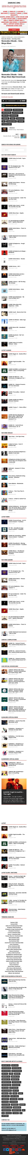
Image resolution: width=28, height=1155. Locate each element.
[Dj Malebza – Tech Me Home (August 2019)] (4, 739)
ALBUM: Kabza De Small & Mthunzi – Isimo (15, 343)
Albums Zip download (14, 973)
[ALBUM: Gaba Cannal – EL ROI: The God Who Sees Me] (4, 208)
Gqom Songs (13, 1099)
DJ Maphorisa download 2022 (14, 954)
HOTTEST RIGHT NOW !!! (8, 155)
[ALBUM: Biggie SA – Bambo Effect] (4, 357)
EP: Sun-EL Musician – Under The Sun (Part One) (17, 198)
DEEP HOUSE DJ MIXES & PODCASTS (11, 976)
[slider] (24, 100)
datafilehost (13, 115)
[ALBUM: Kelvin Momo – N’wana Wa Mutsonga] (4, 185)
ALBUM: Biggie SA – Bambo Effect (17, 354)
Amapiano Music (6, 1082)
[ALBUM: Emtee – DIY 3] (4, 269)
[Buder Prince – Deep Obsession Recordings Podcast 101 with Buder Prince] (4, 1032)
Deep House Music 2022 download (14, 971)
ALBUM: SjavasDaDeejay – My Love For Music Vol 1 (16, 297)
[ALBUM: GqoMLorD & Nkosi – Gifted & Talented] (4, 402)
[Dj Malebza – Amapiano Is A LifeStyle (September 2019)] (4, 746)
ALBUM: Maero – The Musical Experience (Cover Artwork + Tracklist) (16, 552)
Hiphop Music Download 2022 (14, 956)
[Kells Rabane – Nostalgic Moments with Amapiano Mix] (4, 1056)
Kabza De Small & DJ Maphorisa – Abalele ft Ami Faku (17, 452)
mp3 (4, 121)
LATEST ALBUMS (6, 350)
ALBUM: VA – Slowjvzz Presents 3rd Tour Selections (17, 385)
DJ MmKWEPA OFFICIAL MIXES (10, 759)
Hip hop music (13, 1101)
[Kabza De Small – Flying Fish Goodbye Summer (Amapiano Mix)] (4, 886)
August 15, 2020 (6, 46)
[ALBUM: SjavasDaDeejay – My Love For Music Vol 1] (4, 300)
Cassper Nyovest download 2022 (14, 936)
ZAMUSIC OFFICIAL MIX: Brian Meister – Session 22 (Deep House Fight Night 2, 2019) (16, 690)
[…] (8, 818)
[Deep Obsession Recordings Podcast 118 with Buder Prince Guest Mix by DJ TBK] (4, 1014)
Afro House (8, 109)
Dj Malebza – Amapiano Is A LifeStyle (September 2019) (16, 744)
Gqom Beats (5, 1099)
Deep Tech (15, 1090)
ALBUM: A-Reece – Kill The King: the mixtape (17, 282)
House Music (20, 118)
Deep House (5, 1087)
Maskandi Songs (16, 1110)
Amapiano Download (14, 931)
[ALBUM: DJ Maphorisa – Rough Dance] (4, 246)
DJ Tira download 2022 (14, 947)
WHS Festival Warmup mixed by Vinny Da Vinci (17, 980)
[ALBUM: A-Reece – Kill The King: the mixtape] (4, 284)
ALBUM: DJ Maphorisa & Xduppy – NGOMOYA (17, 251)
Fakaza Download (14, 951)
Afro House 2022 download (14, 968)
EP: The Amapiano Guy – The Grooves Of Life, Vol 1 (16, 166)
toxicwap (20, 121)
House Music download (14, 966)
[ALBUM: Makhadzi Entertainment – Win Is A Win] (4, 239)
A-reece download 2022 (14, 932)
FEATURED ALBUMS (7, 560)
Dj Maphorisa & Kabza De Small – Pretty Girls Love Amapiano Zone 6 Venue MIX (17, 461)
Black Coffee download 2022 (14, 949)
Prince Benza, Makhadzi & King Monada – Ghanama (17, 476)
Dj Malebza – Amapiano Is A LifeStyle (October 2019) (16, 729)
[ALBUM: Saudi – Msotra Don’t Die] (4, 315)
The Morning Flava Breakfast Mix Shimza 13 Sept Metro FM (17, 988)
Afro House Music (17, 112)
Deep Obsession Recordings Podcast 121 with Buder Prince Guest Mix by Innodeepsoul (17, 996)
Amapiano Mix (15, 1079)
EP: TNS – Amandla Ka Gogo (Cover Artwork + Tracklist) (16, 528)
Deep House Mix (14, 1087)
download (5, 118)
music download (14, 944)
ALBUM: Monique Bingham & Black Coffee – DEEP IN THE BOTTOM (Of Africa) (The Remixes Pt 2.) (16, 417)
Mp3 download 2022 (14, 939)
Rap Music (8, 1113)
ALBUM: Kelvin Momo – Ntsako (17, 258)
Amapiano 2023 (15, 1076)
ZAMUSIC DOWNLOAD (7, 37)
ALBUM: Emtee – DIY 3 (14, 266)
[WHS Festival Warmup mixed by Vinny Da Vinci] (4, 983)
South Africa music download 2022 (14, 942)
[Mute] (20, 101)
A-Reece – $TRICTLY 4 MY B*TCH (17, 498)
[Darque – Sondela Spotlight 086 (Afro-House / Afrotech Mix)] (4, 879)
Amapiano (17, 1073)
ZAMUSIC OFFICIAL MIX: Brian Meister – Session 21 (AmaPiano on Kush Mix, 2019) (17, 699)
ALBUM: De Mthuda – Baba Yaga (17, 319)
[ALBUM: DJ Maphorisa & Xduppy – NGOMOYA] (4, 254)
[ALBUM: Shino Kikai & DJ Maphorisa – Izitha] (4, 307)
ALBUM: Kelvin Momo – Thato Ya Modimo (17, 229)
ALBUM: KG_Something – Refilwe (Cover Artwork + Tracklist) (17, 536)
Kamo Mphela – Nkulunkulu (16, 483)
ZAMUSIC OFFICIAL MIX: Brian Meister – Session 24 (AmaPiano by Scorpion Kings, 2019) (17, 671)
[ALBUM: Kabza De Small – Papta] (4, 161)
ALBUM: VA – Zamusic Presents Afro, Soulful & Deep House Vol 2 (17, 651)
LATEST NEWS (5, 517)
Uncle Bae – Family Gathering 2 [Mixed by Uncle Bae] (17, 1046)
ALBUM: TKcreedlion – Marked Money (17, 392)
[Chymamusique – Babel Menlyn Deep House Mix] (4, 912)
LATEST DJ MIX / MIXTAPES (9, 872)
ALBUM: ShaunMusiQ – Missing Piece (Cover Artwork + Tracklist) (18, 543)
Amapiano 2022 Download (14, 927)
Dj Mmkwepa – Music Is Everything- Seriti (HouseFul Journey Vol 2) (16, 764)
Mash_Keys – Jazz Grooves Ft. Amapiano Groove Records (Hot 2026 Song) (17, 175)
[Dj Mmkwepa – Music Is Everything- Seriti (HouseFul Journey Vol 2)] (4, 765)
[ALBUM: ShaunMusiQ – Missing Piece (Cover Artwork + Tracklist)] (4, 546)
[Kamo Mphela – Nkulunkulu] (4, 486)
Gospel (20, 1093)
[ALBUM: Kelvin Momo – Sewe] (4, 292)
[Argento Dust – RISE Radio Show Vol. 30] (4, 1041)
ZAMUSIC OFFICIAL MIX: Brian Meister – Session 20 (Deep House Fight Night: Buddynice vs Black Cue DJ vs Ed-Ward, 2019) (17, 709)
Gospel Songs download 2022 (14, 959)
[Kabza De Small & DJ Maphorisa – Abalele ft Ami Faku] (4, 454)
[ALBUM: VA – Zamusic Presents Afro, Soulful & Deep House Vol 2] (4, 654)
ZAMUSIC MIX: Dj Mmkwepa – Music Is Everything (16, 772)
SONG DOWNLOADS (19, 37)
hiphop (20, 1099)
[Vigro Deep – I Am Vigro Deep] (4, 439)
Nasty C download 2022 (14, 934)
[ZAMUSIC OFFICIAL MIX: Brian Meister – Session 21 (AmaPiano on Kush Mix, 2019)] (4, 701)
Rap (3, 1113)
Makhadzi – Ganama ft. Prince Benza (17, 468)
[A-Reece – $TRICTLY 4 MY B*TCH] (4, 501)
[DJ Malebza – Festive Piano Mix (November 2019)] (4, 724)
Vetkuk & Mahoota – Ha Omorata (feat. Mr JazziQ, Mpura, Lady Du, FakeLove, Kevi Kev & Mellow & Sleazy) (18, 508)
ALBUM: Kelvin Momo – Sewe (16, 289)
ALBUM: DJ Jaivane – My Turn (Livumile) (16, 335)
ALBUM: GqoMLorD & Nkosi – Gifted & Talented (16, 400)
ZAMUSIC (14, 46)
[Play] (3, 101)
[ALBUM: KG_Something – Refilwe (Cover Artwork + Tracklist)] (4, 538)
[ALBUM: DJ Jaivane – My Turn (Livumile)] (4, 338)
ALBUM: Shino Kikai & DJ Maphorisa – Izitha (15, 305)
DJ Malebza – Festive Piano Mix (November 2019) (17, 721)
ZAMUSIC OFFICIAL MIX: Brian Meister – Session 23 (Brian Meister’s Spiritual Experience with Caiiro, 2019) (17, 681)
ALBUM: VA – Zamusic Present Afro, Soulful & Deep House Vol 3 (17, 644)
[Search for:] (14, 150)
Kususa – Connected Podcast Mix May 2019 (17, 1004)
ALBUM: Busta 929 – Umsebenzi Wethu (17, 328)
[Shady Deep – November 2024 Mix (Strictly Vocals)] (4, 895)
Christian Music (16, 1082)
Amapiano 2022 (6, 1076)
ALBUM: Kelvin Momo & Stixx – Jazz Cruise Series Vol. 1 (17, 274)
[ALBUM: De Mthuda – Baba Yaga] (4, 322)
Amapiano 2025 (6, 1079)
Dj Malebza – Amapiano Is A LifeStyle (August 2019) (16, 752)
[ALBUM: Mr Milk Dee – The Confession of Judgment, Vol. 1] (4, 379)
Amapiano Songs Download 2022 (14, 929)
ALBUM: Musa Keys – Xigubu (16, 213)
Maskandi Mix (17, 1107)
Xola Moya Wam (7, 124)
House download (14, 964)
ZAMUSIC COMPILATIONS (9, 640)
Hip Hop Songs (5, 1104)
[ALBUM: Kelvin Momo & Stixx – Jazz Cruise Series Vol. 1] (4, 277)
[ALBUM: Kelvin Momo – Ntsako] (4, 261)
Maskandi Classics (6, 1107)
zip (21, 1113)
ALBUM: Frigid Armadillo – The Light (17, 362)
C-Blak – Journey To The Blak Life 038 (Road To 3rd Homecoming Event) (17, 902)
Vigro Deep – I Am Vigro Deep (16, 436)
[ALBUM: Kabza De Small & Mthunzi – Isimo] (4, 345)
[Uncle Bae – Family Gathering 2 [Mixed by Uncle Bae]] (4, 1049)
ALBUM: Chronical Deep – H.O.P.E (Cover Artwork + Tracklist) (17, 521)
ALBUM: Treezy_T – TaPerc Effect (17, 407)
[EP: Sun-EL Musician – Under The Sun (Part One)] (4, 200)
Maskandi (22, 1104)
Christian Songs (6, 1085)
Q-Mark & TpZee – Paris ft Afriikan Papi (16, 444)
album (11, 1073)
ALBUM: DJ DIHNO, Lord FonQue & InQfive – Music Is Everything (17, 369)
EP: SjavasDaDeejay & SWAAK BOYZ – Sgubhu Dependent (16, 221)
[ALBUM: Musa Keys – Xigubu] (4, 216)
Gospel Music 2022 (14, 963)
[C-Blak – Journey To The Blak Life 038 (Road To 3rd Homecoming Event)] (4, 903)
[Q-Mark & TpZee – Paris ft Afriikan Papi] (4, 447)
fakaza (12, 118)
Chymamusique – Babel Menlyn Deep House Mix (17, 910)
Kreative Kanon (14, 1144)
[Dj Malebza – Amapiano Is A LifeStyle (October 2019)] (4, 731)
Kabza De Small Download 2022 (14, 926)
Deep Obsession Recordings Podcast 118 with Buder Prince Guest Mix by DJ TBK (17, 1013)
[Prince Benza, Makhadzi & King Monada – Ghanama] (4, 479)
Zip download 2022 (14, 941)
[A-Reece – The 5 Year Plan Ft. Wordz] (4, 494)
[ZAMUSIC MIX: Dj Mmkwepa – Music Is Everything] (4, 774)
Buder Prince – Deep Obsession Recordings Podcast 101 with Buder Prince (17, 1031)
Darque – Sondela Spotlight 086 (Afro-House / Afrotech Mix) (17, 876)
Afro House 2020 (18, 109)
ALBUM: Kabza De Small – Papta (17, 158)
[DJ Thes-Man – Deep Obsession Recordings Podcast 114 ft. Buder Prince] (4, 1023)
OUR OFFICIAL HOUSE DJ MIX (9, 666)
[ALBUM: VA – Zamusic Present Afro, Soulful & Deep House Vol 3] (4, 646)
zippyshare (5, 1116)
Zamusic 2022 (14, 922)
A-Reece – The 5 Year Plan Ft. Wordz (16, 491)
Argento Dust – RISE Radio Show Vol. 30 (17, 1039)
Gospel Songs (14, 1096)
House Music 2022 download (14, 969)
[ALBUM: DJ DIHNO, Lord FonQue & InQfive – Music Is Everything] (4, 372)
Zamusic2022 (14, 924)
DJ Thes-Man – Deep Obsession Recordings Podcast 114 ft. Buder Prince (18, 1022)
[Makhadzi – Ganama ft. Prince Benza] (4, 471)
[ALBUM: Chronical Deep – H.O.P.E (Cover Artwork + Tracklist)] (4, 523)
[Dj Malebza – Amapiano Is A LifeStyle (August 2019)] (4, 754)
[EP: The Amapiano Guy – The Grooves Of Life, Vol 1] (4, 169)
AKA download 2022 (14, 937)
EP (10, 1093)
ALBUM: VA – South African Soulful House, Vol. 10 (16, 425)
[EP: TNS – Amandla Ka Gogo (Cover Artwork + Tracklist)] (4, 531)
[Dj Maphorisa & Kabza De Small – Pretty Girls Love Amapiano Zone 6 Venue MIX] (4, 462)
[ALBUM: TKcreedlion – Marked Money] (4, 395)
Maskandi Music (6, 1110)
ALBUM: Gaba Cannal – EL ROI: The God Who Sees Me (16, 206)
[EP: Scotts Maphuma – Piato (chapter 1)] (4, 193)
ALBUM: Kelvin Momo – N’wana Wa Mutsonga (17, 183)
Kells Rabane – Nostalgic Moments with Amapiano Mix (16, 1054)
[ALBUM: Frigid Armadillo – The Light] (4, 364)
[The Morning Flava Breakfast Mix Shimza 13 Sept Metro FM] (4, 990)
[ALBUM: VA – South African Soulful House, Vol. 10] (4, 428)
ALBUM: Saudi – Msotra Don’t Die (17, 312)
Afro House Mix (6, 112)
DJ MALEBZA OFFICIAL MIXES (9, 717)
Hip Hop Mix (5, 1101)
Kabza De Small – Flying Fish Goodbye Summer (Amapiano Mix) (16, 885)
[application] (14, 100)
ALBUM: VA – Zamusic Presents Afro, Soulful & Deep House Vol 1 (17, 659)
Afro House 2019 (6, 1068)
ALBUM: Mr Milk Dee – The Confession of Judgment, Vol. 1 (17, 377)
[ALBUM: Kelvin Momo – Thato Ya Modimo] (4, 231)
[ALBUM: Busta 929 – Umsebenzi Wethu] (4, 330)
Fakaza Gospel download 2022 (14, 961)
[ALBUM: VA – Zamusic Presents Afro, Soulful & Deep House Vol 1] (4, 661)
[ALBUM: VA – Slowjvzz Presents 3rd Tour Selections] (4, 387)
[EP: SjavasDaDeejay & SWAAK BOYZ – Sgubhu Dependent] (4, 223)
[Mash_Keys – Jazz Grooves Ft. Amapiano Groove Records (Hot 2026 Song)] (4, 176)
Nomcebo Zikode (11, 121)
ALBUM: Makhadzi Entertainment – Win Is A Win (17, 236)
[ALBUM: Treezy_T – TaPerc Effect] (4, 410)
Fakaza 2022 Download (14, 953)
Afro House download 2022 (14, 958)
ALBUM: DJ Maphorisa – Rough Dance (17, 244)
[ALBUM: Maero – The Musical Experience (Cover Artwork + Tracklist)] (4, 553)
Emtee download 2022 (14, 946)
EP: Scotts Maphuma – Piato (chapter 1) (16, 190)
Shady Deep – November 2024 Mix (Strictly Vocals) (18, 893)
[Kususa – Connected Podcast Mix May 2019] (4, 1007)
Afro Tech (5, 115)
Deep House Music (6, 1090)
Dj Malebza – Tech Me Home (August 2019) (16, 736)
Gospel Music (5, 1096)
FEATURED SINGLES (7, 433)
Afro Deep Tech (6, 1065)
